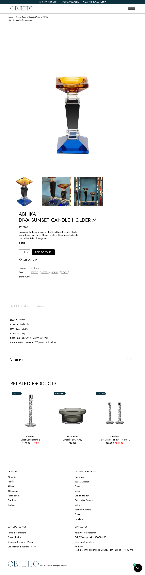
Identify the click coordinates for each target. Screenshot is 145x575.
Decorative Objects (84, 500)
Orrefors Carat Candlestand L (30, 438)
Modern (45, 272)
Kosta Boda (13, 495)
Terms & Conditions (17, 532)
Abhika (28, 276)
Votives (78, 505)
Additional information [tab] (27, 306)
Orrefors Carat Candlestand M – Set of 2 (114, 438)
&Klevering (13, 491)
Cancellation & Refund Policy (22, 546)
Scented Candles (83, 509)
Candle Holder (36, 268)
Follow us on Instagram (85, 532)
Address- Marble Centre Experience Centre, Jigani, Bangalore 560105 (104, 548)
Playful (64, 272)
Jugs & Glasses (82, 481)
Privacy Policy (14, 537)
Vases (77, 491)
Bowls (77, 486)
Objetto (49, 565)
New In (55, 272)
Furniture (79, 519)
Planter (78, 514)
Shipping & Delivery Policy (20, 542)
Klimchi (11, 481)
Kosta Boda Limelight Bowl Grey (72, 438)
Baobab (11, 505)
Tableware (79, 477)
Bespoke (34, 272)
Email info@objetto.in (84, 542)
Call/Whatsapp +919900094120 (90, 537)
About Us (12, 477)
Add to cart (43, 252)
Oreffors (12, 500)
